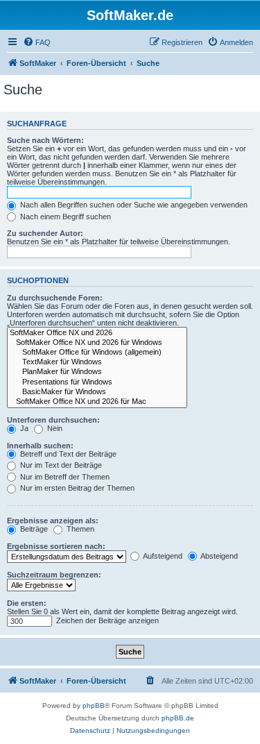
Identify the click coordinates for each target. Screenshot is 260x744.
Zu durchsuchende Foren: (55, 298)
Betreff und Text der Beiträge (67, 454)
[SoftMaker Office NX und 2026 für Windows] (97, 343)
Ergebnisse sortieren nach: (56, 546)
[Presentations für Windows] (97, 382)
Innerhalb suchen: (40, 445)
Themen (79, 529)
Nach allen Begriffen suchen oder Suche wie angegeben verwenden (133, 205)
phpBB (94, 705)
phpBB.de (178, 718)
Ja (23, 428)
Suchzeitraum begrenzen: (54, 574)
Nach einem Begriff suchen (64, 216)
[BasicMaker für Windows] (97, 392)
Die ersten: (26, 603)
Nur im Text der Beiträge (60, 465)
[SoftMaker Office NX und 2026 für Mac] (97, 402)
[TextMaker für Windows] (97, 362)
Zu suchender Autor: (45, 233)
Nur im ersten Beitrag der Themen (76, 488)
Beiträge (33, 529)
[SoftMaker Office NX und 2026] (97, 333)
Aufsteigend (161, 556)
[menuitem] (37, 42)
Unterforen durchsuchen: (53, 420)
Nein (53, 428)
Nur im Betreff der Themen (64, 477)
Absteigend (218, 556)
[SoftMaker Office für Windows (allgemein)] (97, 352)
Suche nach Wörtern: (45, 140)
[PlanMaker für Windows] (97, 372)
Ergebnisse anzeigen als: (52, 520)
